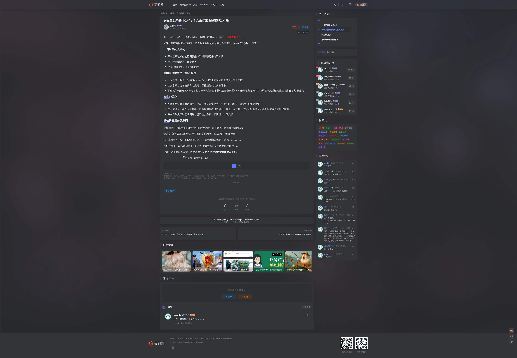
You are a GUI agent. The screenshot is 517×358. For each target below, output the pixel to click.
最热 (170, 306)
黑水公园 (345, 139)
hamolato (327, 171)
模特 (326, 206)
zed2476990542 (330, 84)
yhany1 (326, 254)
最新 (164, 306)
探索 (213, 4)
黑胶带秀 (344, 135)
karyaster (328, 76)
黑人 (320, 143)
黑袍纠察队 (334, 135)
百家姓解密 (215, 338)
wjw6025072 (328, 246)
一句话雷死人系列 (329, 25)
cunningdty (328, 179)
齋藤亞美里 (323, 131)
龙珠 (341, 128)
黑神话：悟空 (324, 139)
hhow (326, 196)
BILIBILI (204, 4)
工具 (222, 4)
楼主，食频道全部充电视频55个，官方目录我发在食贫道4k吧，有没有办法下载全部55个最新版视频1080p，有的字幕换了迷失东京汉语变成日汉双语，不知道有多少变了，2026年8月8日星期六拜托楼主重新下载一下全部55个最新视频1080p (339, 236)
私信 (306, 27)
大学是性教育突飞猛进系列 (333, 29)
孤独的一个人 (329, 215)
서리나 (321, 128)
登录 (230, 296)
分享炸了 (327, 257)
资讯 (175, 4)
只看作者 (306, 306)
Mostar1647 (329, 109)
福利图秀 (184, 4)
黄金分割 (350, 143)
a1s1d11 (328, 93)
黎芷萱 (332, 143)
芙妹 (172, 25)
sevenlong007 (180, 314)
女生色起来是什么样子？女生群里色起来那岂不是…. (198, 20)
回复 (190, 323)
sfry (325, 163)
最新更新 (321, 52)
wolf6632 (327, 188)
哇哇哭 (327, 101)
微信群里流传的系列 (330, 39)
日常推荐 (180, 13)
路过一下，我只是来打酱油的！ (336, 191)
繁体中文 (173, 338)
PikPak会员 (227, 338)
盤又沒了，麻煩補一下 (333, 174)
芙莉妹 (165, 13)
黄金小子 (341, 143)
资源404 (327, 183)
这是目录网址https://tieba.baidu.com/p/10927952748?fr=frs (339, 220)
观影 (195, 4)
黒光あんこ (323, 135)
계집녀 (328, 128)
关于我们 (183, 338)
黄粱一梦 (322, 147)
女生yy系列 (326, 34)
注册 (246, 296)
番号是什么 (328, 249)
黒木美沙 (342, 131)
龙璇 (335, 128)
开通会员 (362, 4)
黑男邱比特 (335, 139)
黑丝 (326, 143)
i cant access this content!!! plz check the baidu (339, 200)
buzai (326, 68)
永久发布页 (194, 338)
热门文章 (330, 52)
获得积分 (204, 338)
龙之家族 (348, 128)
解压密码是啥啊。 (331, 210)
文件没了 (327, 166)
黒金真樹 (333, 131)
